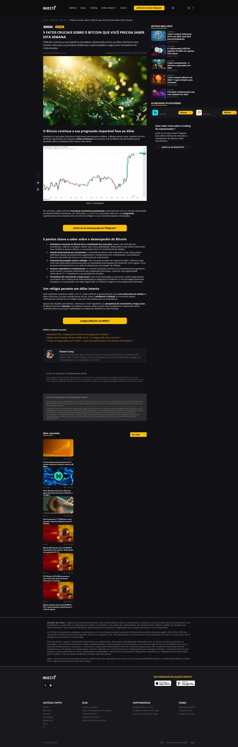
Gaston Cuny (59, 53)
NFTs (45, 723)
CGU (161, 742)
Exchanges (48, 717)
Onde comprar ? (108, 7)
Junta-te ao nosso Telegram (149, 7)
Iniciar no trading (90, 707)
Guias (83, 7)
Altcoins (170, 46)
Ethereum (47, 710)
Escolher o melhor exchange (146, 710)
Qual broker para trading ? (94, 720)
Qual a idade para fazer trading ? (97, 710)
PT (177, 8)
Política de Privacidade (176, 742)
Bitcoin (63, 20)
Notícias (72, 7)
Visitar (185, 112)
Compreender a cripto (143, 707)
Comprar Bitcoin (89, 713)
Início (45, 20)
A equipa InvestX (186, 713)
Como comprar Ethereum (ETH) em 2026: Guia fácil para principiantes (179, 36)
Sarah (144, 53)
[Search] (173, 8)
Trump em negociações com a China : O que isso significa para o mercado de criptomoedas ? (90, 340)
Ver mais (138, 434)
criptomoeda (94, 213)
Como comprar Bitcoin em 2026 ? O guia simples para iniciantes (180, 80)
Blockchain (48, 720)
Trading (93, 7)
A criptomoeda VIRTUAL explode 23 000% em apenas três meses (180, 51)
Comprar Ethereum (91, 717)
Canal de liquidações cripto (145, 713)
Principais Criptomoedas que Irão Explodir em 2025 (181, 93)
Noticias (54, 20)
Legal (192, 742)
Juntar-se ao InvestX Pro (173, 147)
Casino (123, 7)
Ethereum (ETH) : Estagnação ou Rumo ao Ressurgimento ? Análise (77, 334)
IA (44, 727)
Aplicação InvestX (187, 707)
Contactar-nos (185, 710)
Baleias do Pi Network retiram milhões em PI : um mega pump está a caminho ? (84, 337)
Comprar (170, 32)
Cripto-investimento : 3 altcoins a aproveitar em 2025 (178, 65)
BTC (64, 273)
